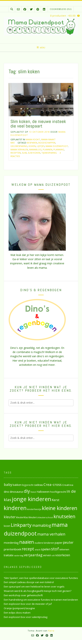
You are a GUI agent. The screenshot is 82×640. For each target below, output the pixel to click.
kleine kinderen (59, 508)
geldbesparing (18, 146)
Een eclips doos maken (17, 612)
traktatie (9, 555)
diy (27, 491)
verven (47, 555)
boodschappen (46, 142)
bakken (17, 485)
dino (6, 491)
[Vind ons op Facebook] (25, 9)
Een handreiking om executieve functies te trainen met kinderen (41, 599)
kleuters (33, 517)
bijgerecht (27, 484)
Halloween (43, 491)
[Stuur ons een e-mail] (18, 9)
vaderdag (18, 555)
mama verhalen (19, 149)
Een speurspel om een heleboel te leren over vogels (34, 586)
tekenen (64, 549)
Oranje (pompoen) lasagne (19, 608)
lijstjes (40, 146)
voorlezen (62, 555)
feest (33, 491)
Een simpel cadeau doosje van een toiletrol (29, 582)
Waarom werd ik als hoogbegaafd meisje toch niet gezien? (37, 591)
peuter (68, 542)
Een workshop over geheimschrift (23, 595)
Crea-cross (52, 484)
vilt (53, 555)
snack (37, 549)
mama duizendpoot (57, 146)
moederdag (11, 542)
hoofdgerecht (58, 491)
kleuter (9, 517)
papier (58, 542)
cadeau (38, 485)
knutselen (64, 516)
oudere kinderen (44, 542)
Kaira (51, 630)
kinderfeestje (34, 509)
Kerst (55, 500)
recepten (15, 152)
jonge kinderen (31, 499)
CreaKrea (67, 485)
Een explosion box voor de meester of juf (28, 604)
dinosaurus (16, 491)
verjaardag (33, 554)
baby (8, 484)
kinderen (15, 508)
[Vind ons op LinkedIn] (44, 9)
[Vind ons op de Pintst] (38, 9)
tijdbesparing (49, 152)
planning (58, 149)
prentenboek (12, 549)
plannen (47, 149)
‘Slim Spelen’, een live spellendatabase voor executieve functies (41, 578)
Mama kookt (33, 139)
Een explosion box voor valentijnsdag (25, 617)
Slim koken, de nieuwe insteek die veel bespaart (38, 123)
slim (24, 152)
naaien (26, 542)
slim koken (34, 152)
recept (28, 549)
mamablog (35, 149)
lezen (7, 526)
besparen (32, 142)
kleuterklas (22, 517)
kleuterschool (45, 517)
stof (55, 549)
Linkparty (21, 525)
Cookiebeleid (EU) (61, 9)
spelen (46, 549)
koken (32, 146)
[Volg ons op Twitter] (31, 9)
